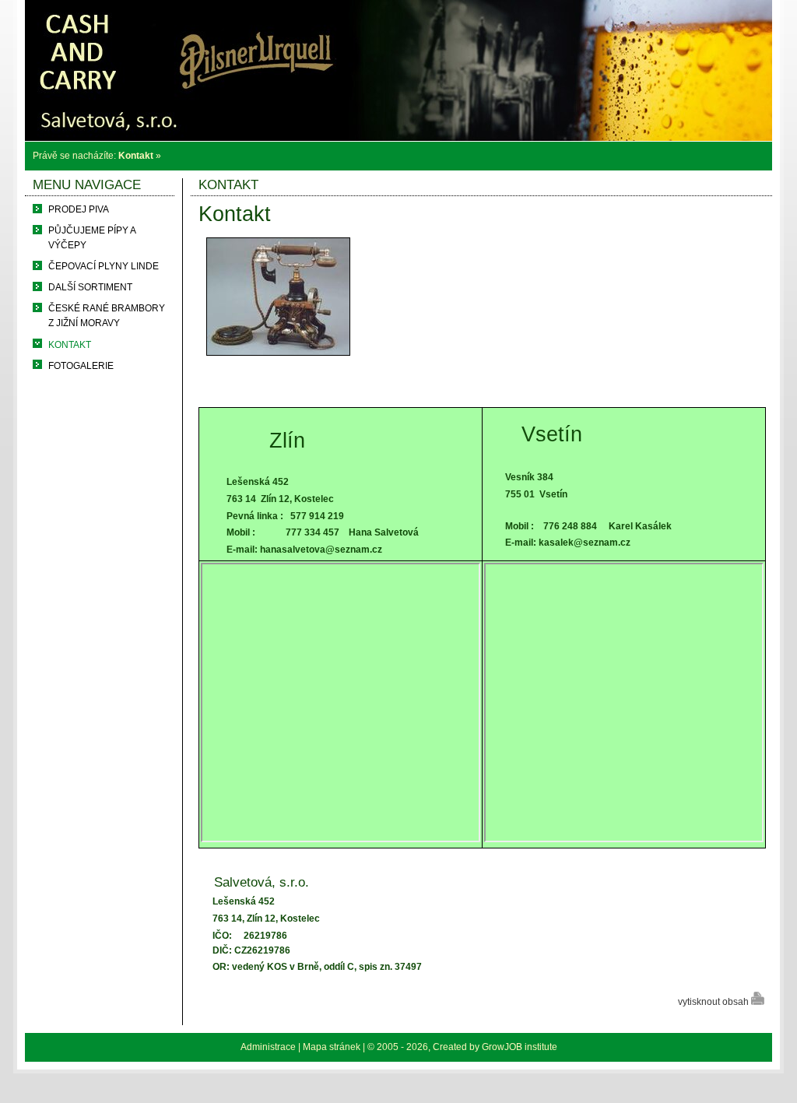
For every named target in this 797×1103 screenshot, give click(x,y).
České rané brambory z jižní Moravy (106, 315)
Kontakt (135, 155)
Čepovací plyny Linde (103, 266)
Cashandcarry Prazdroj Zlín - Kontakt (399, 12)
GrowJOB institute (519, 1047)
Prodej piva (78, 209)
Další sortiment (90, 287)
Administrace (268, 1047)
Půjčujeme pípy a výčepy (92, 238)
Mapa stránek (331, 1047)
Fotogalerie (81, 365)
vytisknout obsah (714, 1001)
